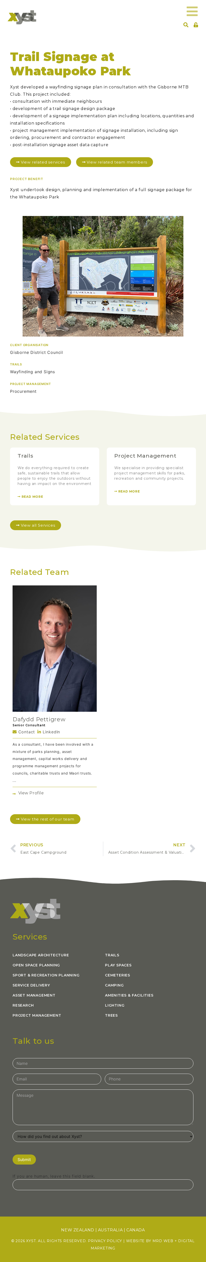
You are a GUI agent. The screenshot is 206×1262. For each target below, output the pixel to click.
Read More (32, 497)
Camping (114, 985)
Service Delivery (31, 985)
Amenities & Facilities (129, 995)
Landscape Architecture (41, 955)
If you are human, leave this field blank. (54, 1176)
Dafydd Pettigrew (39, 719)
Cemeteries (117, 975)
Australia (110, 1230)
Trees (111, 1015)
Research (23, 1005)
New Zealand (77, 1230)
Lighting (114, 1005)
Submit (24, 1159)
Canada (135, 1230)
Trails (25, 456)
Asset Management (34, 995)
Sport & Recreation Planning (46, 975)
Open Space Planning (36, 965)
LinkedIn (50, 731)
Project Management (145, 456)
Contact (26, 731)
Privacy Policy (105, 1241)
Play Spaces (118, 965)
